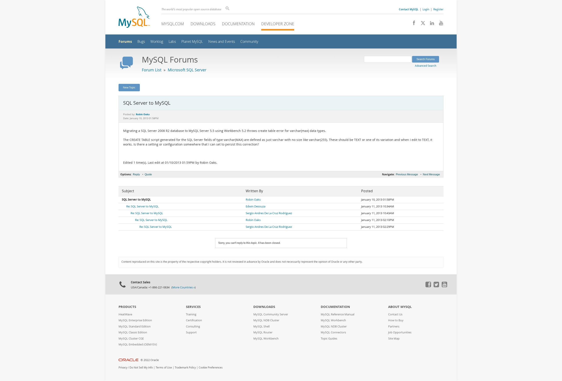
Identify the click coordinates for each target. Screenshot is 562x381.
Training (191, 314)
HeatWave (125, 314)
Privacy (123, 367)
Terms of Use (164, 367)
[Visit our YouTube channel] (439, 24)
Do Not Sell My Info (141, 367)
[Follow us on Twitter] (436, 286)
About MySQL (400, 306)
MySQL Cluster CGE (131, 338)
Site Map (394, 338)
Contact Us (395, 314)
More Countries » (183, 287)
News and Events (221, 41)
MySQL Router (262, 332)
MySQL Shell (261, 326)
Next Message (431, 174)
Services (193, 306)
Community (249, 41)
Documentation (238, 23)
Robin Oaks (253, 199)
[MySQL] (134, 17)
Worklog (156, 41)
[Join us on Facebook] (412, 24)
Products (127, 306)
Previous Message (407, 174)
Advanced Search (425, 65)
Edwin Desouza (255, 206)
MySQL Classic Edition (133, 332)
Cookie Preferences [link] (211, 367)
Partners (393, 326)
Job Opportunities (399, 332)
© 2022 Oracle (149, 360)
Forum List (151, 69)
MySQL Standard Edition (135, 326)
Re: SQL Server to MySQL (142, 206)
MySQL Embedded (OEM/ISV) (138, 344)
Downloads (203, 23)
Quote (148, 174)
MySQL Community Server (270, 314)
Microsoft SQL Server (187, 69)
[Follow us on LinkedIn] (430, 24)
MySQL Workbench (266, 338)
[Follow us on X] (421, 24)
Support (191, 332)
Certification (194, 320)
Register (438, 9)
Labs (172, 41)
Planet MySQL (192, 41)
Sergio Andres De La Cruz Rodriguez (269, 213)
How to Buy (395, 320)
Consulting (193, 326)
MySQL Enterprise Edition (135, 320)
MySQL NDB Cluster (266, 320)
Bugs (141, 41)
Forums (125, 41)
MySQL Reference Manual (337, 314)
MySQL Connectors (333, 332)
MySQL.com (172, 23)
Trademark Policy (185, 367)
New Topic (129, 87)
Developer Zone (277, 23)
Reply (136, 174)
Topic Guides (329, 338)
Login (426, 9)
